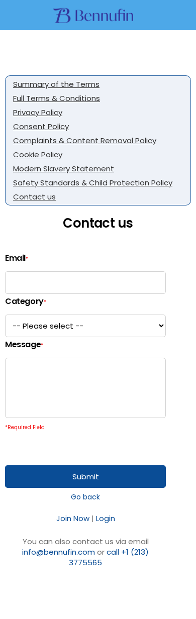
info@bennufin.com (58, 552)
